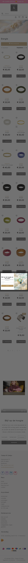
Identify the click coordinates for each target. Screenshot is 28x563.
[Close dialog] (26, 273)
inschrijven (7, 285)
